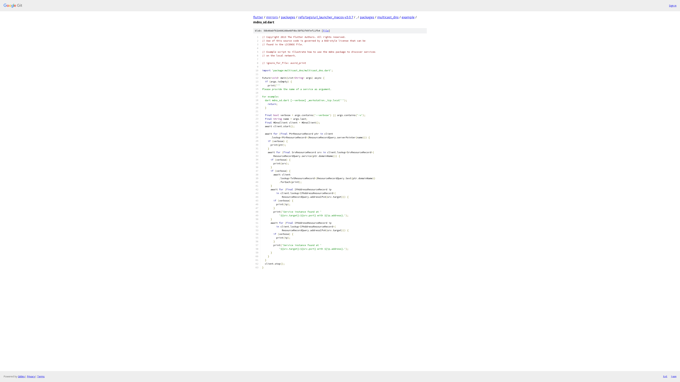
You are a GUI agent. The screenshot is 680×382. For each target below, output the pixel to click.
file (326, 30)
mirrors (272, 17)
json (673, 376)
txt (665, 376)
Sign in (672, 5)
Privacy (31, 376)
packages (288, 17)
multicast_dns (388, 17)
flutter (258, 17)
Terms (41, 376)
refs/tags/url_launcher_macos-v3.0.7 (325, 17)
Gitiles (21, 376)
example (408, 17)
